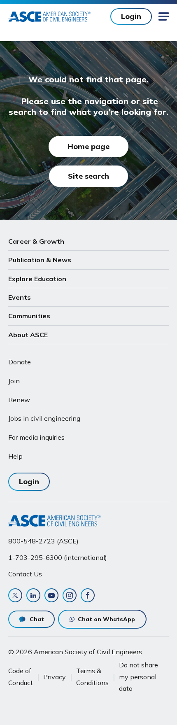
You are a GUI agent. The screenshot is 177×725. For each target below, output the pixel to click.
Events (19, 297)
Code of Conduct (20, 676)
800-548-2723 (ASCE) (43, 541)
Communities (29, 316)
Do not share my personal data (138, 676)
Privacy (54, 677)
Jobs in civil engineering (44, 418)
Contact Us (25, 574)
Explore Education (37, 279)
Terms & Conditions (92, 676)
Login (131, 16)
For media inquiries (36, 437)
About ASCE (28, 335)
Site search (88, 176)
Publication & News (39, 260)
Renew (19, 400)
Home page (88, 146)
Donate (19, 362)
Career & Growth (36, 241)
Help (15, 456)
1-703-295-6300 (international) (57, 557)
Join (14, 381)
